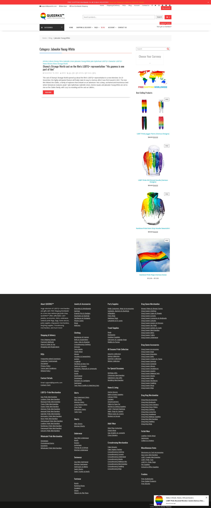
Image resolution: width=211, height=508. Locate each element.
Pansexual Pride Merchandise (51, 428)
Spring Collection (114, 356)
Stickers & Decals (114, 416)
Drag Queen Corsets (148, 316)
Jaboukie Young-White (82, 61)
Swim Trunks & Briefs (82, 471)
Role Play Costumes (115, 428)
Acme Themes (166, 507)
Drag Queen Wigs (147, 388)
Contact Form (46, 385)
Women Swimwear (81, 464)
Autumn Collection (114, 354)
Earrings (77, 311)
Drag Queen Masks (148, 376)
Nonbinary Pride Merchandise (51, 426)
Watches (77, 325)
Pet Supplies (145, 464)
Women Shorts (79, 426)
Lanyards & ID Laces (115, 321)
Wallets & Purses (114, 342)
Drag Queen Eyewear (148, 364)
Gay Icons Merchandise (149, 455)
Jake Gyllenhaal (96, 61)
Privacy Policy (45, 366)
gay (70, 73)
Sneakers (77, 488)
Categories (48, 27)
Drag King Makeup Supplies (151, 417)
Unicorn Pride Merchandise (50, 431)
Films (61, 61)
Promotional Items (47, 443)
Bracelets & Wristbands (82, 308)
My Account (166, 8)
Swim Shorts (78, 469)
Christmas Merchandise (116, 375)
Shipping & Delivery (113, 5)
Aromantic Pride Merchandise (51, 416)
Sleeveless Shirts (80, 409)
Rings (76, 323)
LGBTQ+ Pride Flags (148, 462)
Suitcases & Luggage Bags (117, 340)
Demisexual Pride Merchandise (52, 421)
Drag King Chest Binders (150, 405)
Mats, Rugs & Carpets (115, 411)
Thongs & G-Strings (81, 448)
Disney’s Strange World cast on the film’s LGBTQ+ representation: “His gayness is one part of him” (83, 67)
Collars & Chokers (147, 441)
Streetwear (78, 378)
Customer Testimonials (49, 361)
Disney (56, 61)
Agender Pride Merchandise (50, 414)
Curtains (111, 399)
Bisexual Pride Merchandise (50, 402)
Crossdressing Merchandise (117, 464)
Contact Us (145, 5)
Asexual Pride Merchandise (50, 411)
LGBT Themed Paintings (116, 409)
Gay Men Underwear (81, 438)
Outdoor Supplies (114, 337)
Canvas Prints (112, 397)
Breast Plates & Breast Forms (152, 308)
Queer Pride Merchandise (50, 406)
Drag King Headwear (148, 414)
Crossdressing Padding (116, 466)
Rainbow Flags (113, 318)
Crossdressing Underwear (117, 457)
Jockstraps (78, 445)
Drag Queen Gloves (148, 366)
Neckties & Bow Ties (81, 364)
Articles (45, 61)
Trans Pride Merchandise (49, 404)
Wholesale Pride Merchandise (51, 448)
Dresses (77, 347)
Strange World (62, 64)
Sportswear (78, 376)
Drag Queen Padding (148, 383)
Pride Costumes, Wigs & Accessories (121, 308)
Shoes (76, 490)
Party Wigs (111, 316)
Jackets (76, 359)
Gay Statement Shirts (81, 397)
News (55, 64)
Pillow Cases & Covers (116, 414)
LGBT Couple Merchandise (150, 457)
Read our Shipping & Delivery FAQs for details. (126, 2)
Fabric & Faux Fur (114, 404)
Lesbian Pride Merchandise (50, 399)
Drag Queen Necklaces (149, 381)
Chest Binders (113, 435)
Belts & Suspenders (81, 340)
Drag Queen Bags (147, 352)
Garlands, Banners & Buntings (118, 311)
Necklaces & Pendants (82, 318)
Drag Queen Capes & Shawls (151, 313)
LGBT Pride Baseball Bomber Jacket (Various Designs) (185, 501)
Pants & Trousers (80, 366)
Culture (51, 61)
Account (136, 5)
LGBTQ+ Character (108, 61)
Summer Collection (114, 359)
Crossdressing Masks (115, 459)
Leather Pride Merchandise (50, 423)
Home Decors (113, 392)
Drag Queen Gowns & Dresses (152, 323)
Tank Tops (78, 412)
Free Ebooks (145, 484)
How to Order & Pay (48, 344)
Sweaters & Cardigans (82, 381)
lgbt (73, 73)
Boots (76, 483)
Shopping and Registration (50, 347)
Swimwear (78, 383)
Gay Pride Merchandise (49, 397)
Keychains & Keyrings (81, 316)
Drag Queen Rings (147, 385)
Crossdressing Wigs (115, 469)
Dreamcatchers (113, 402)
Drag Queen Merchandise (150, 330)
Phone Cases (79, 321)
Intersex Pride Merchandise (50, 409)
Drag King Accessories (149, 400)
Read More (48, 92)
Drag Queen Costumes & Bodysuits (154, 318)
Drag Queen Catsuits (148, 321)
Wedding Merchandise (115, 380)
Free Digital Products (148, 481)
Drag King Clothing (148, 409)
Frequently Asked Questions (51, 359)
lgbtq (94, 73)
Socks (76, 373)
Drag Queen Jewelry (148, 371)
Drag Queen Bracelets (149, 354)
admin (63, 73)
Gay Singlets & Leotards (116, 433)
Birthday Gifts (112, 373)
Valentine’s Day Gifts (115, 378)
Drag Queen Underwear (149, 337)
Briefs (76, 440)
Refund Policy (45, 371)
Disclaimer (44, 363)
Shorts (76, 371)
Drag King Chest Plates (149, 407)
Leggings (77, 361)
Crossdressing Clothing (82, 344)
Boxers (76, 443)
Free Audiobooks (147, 479)
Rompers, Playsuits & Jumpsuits (85, 368)
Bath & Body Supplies (115, 394)
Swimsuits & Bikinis (81, 467)
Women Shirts (79, 402)
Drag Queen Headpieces (150, 368)
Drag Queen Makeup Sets (150, 373)
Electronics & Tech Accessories (152, 452)
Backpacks (111, 335)
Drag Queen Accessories (150, 349)
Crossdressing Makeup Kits (117, 461)
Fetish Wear (78, 352)
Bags (109, 332)
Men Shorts (78, 424)
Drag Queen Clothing (148, 311)
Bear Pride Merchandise (49, 419)
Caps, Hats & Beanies (82, 342)
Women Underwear (81, 450)
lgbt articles (80, 73)
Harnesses (145, 438)
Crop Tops (78, 407)
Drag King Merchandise (149, 419)
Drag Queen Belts (147, 356)
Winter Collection (114, 361)
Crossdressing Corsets (116, 454)
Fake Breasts (112, 447)
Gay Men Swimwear (81, 462)
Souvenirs (44, 446)
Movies (50, 64)
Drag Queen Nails (147, 378)
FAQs (124, 5)
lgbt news (88, 73)
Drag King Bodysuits (148, 402)
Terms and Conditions (48, 368)
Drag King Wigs (146, 424)
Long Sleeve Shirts (80, 405)
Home (102, 5)
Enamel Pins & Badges (82, 313)
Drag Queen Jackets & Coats (151, 328)
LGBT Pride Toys (147, 460)
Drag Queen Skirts (147, 333)
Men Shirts (78, 400)
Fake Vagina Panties (115, 449)
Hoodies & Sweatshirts (82, 356)
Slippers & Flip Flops (81, 493)
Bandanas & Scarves (81, 337)
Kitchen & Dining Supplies (117, 406)
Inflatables (111, 313)
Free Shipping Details (48, 340)
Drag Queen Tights (148, 335)
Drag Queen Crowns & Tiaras (151, 359)
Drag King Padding (147, 421)
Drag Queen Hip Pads (149, 325)
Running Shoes (79, 486)
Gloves (76, 354)
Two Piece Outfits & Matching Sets (86, 385)
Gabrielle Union (68, 61)
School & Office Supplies (150, 467)
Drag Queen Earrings (148, 361)
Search (159, 17)
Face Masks (78, 349)
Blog (130, 5)
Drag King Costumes (148, 412)
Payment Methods (47, 342)
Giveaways (44, 441)
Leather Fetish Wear (148, 436)
